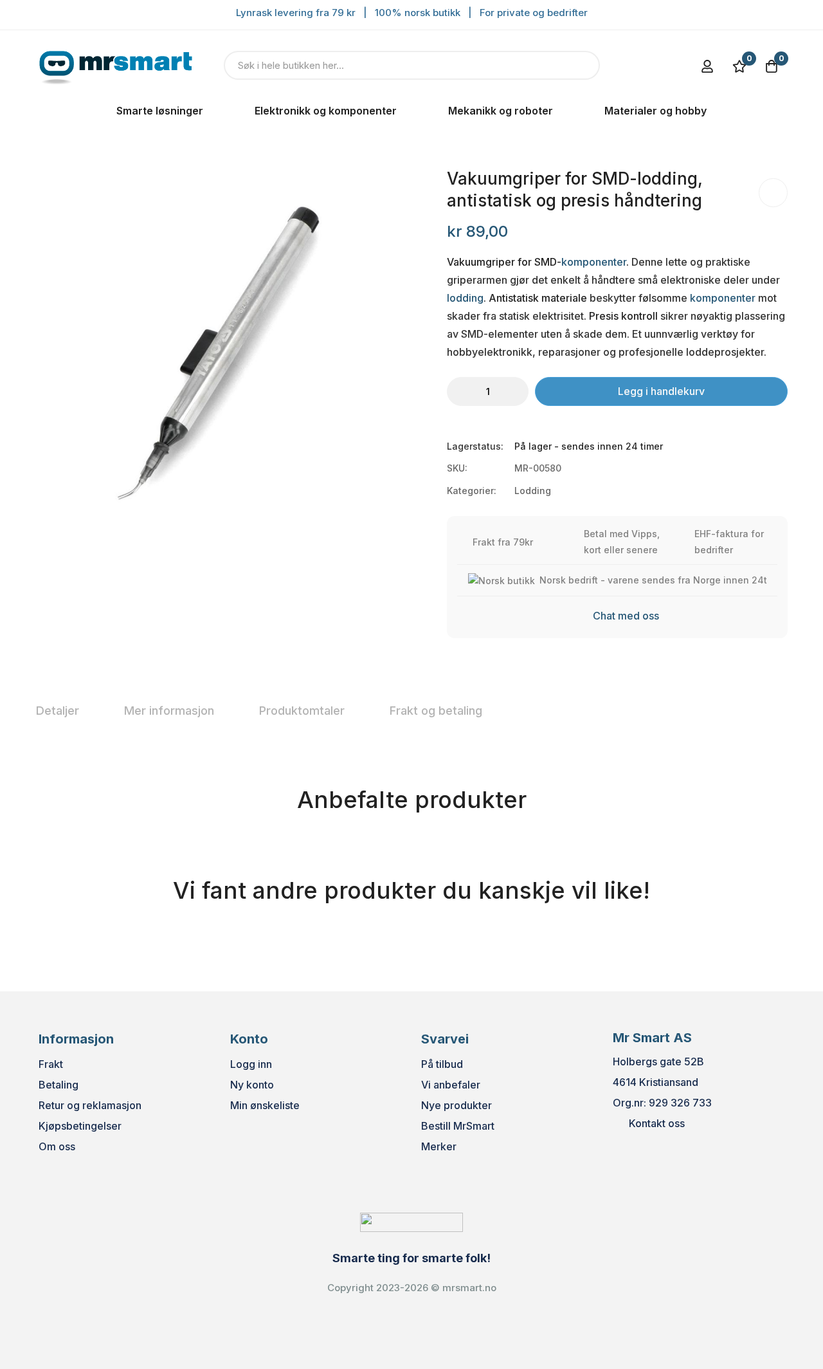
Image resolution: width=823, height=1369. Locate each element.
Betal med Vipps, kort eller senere (622, 541)
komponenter (593, 261)
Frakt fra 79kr (503, 542)
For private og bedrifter (534, 12)
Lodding (532, 490)
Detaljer (57, 710)
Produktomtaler (302, 710)
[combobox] (412, 65)
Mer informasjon (169, 710)
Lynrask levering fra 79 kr (296, 12)
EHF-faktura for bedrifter (729, 541)
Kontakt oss (657, 1123)
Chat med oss (626, 615)
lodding (465, 297)
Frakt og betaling (436, 710)
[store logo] (115, 64)
